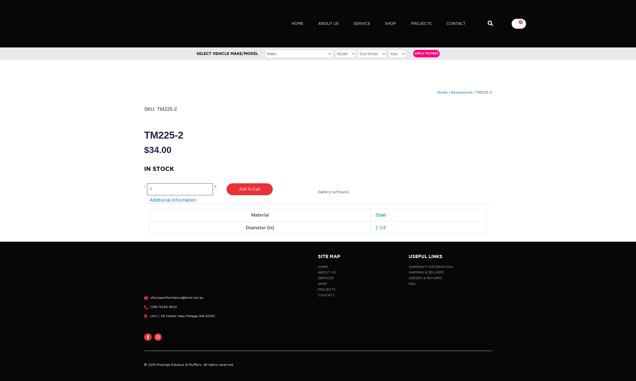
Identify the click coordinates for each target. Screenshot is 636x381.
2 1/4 (380, 227)
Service (362, 23)
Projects (421, 23)
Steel (380, 215)
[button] (490, 23)
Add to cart (249, 189)
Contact (456, 23)
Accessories (462, 92)
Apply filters (426, 53)
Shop (390, 23)
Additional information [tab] (173, 200)
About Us (328, 23)
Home (297, 23)
